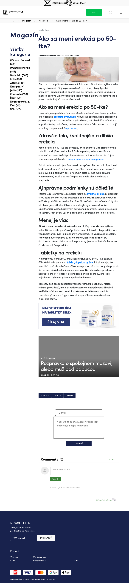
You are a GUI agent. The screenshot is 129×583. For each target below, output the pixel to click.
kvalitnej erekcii (95, 193)
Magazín (26, 20)
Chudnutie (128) (19, 94)
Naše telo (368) (19, 75)
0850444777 (79, 2)
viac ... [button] (77, 560)
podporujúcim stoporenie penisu (86, 158)
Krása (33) (16, 79)
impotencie (71, 128)
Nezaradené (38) (20, 101)
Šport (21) (15, 97)
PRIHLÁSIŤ (46, 537)
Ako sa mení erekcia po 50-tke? (71, 20)
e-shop (94, 12)
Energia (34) (17, 86)
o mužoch (45, 395)
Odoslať (79, 443)
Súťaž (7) (15, 109)
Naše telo (43, 20)
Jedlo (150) (16, 90)
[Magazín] (13, 12)
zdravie (70, 395)
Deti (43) (15, 105)
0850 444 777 (39, 557)
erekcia (58, 395)
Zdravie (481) (17, 82)
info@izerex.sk (60, 2)
